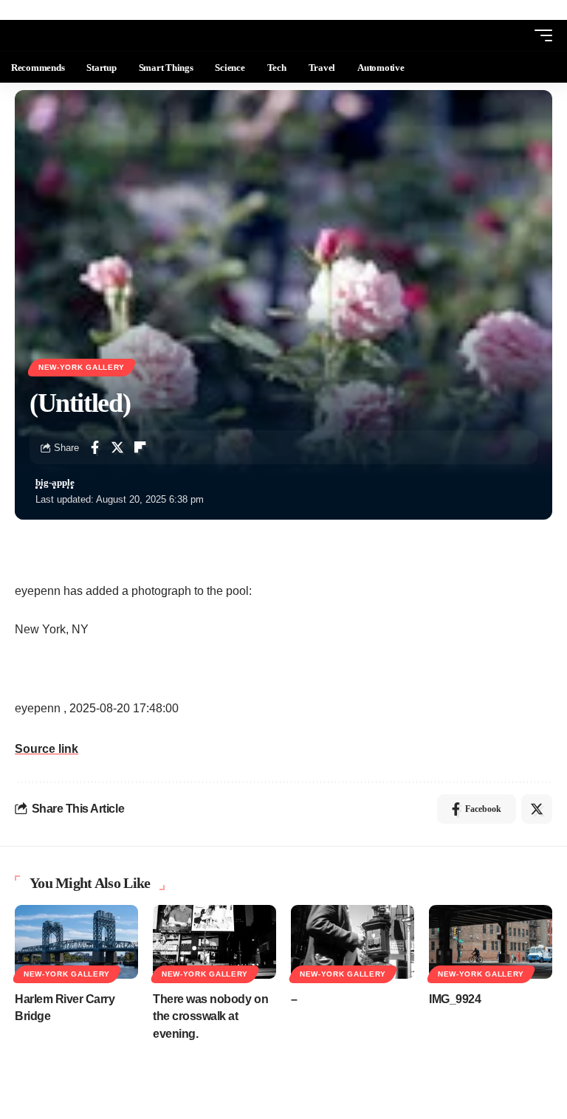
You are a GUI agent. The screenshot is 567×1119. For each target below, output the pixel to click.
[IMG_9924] (490, 942)
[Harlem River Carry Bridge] (76, 942)
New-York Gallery (81, 367)
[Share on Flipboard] (140, 447)
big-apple (55, 483)
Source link (46, 749)
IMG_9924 (455, 999)
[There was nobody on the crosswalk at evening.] (214, 942)
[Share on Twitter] (117, 447)
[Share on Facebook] (94, 447)
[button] (516, 35)
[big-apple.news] (71, 35)
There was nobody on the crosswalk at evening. (210, 1016)
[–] (352, 942)
